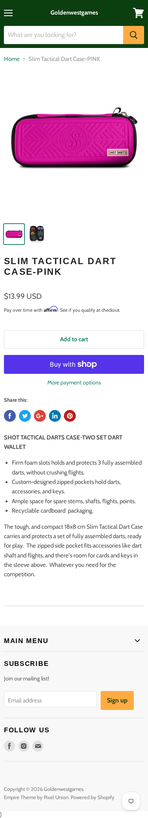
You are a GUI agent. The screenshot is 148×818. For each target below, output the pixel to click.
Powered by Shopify (92, 797)
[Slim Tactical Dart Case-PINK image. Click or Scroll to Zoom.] (74, 144)
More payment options (74, 382)
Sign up (117, 700)
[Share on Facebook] (10, 416)
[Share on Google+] (40, 416)
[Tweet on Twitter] (25, 416)
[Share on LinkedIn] (55, 416)
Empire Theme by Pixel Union (36, 797)
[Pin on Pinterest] (70, 416)
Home (12, 59)
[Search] (133, 35)
